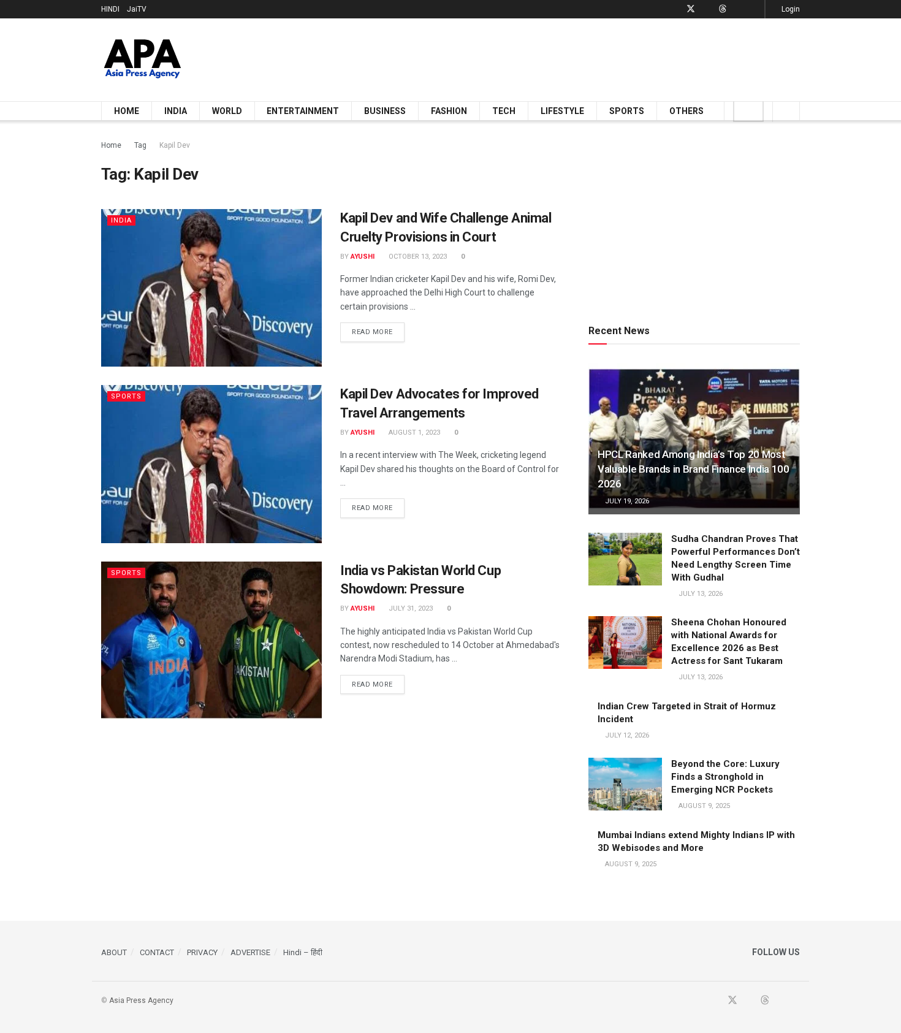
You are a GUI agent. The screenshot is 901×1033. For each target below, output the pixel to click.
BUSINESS (385, 111)
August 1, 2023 (413, 432)
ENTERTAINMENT (303, 111)
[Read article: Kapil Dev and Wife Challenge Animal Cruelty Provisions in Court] (211, 288)
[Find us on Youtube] (707, 9)
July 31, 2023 (410, 608)
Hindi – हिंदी (302, 952)
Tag (140, 145)
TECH (503, 111)
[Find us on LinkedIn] (738, 9)
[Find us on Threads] (722, 9)
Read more (378, 331)
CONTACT (157, 952)
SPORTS (626, 111)
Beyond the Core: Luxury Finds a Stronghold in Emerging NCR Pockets (725, 776)
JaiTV (136, 9)
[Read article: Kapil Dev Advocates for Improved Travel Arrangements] (211, 464)
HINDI (110, 9)
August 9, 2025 (703, 806)
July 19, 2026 (626, 501)
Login (790, 9)
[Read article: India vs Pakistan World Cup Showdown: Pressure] (211, 640)
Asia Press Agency (141, 1000)
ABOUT (114, 952)
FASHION (449, 111)
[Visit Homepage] (142, 59)
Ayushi (362, 257)
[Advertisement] (577, 57)
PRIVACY (202, 952)
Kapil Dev (174, 145)
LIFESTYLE (562, 111)
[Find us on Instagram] (753, 9)
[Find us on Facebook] (674, 9)
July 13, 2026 (700, 594)
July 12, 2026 (626, 735)
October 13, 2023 (417, 257)
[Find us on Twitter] (690, 9)
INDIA (175, 111)
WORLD (227, 111)
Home (111, 145)
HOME (126, 111)
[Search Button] (786, 111)
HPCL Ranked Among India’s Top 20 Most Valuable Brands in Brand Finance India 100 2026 (693, 469)
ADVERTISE (250, 952)
